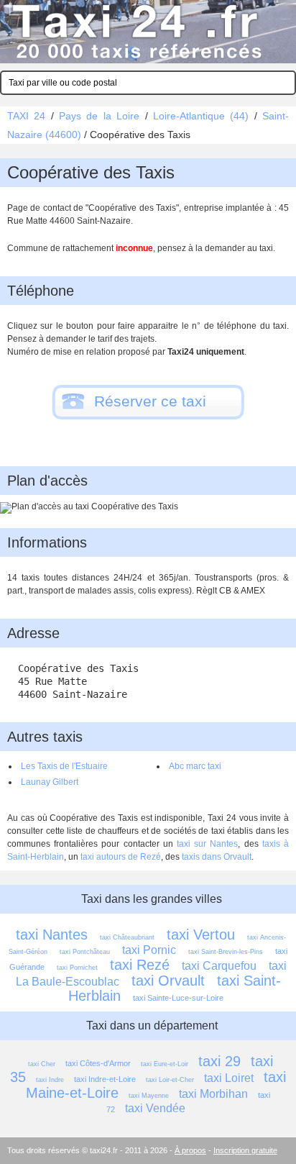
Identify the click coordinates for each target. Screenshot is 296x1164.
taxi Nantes (52, 934)
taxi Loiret (229, 1078)
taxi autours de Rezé (120, 857)
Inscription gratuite (245, 1150)
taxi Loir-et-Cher (170, 1079)
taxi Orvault (168, 980)
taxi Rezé (140, 965)
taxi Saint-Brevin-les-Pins (225, 951)
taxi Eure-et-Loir (164, 1064)
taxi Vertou (201, 934)
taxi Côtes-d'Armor (98, 1063)
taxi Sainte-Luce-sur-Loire (178, 998)
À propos (190, 1150)
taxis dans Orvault (216, 857)
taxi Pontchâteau (85, 951)
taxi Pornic (149, 950)
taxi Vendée (155, 1108)
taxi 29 (219, 1061)
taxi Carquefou (219, 966)
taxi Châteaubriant (127, 937)
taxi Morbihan (213, 1094)
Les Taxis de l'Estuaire (64, 766)
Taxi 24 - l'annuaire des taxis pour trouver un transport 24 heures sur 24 (148, 31)
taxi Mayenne (149, 1095)
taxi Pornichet (77, 967)
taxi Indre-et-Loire (105, 1079)
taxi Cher (41, 1064)
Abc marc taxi (195, 766)
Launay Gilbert (49, 782)
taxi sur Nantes (207, 844)
